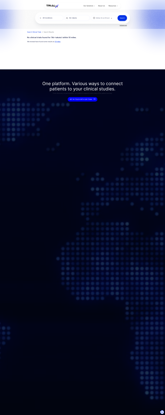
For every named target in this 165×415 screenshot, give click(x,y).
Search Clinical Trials (34, 32)
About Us (101, 6)
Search (122, 18)
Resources (112, 6)
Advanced (123, 25)
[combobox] (103, 18)
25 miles (57, 42)
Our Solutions (88, 6)
